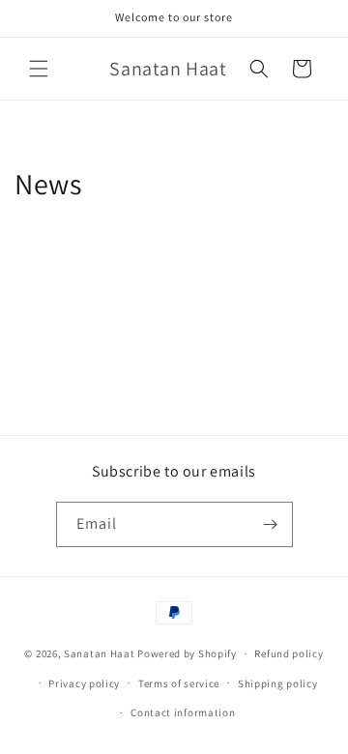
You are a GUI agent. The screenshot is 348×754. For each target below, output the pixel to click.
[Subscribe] (270, 524)
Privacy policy (84, 683)
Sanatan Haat (99, 653)
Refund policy (288, 653)
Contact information (182, 712)
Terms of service (178, 683)
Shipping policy (278, 683)
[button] (38, 68)
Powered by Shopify (187, 653)
